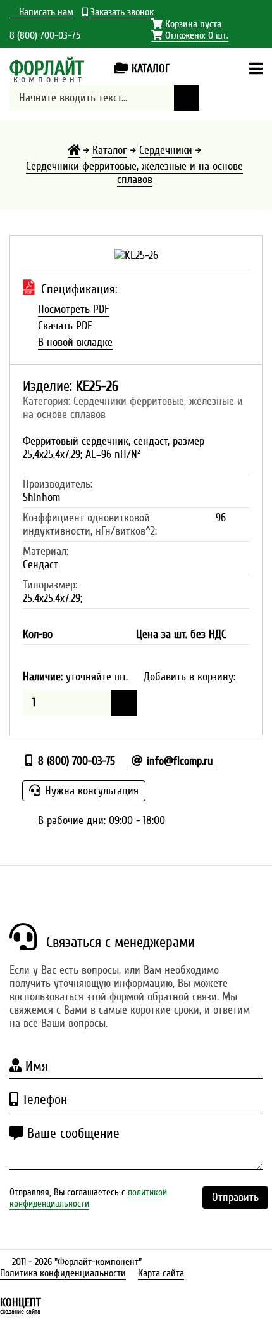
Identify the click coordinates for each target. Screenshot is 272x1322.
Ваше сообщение (71, 1133)
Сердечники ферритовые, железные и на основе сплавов (134, 173)
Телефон (42, 1099)
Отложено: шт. (189, 36)
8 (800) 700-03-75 (44, 35)
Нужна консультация (90, 791)
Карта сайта (161, 1273)
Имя (35, 1066)
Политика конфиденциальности (63, 1273)
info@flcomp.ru (178, 761)
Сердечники (165, 150)
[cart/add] (124, 703)
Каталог (109, 150)
